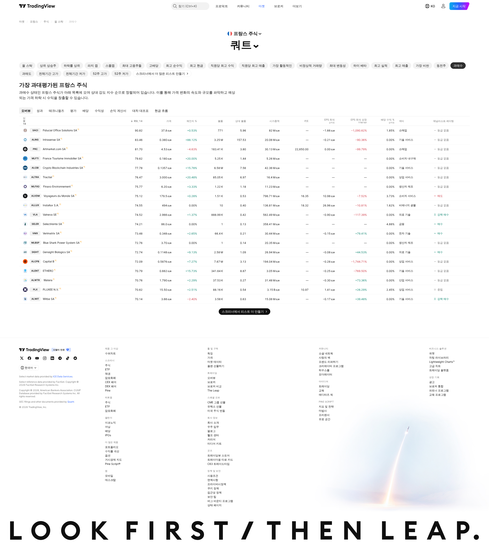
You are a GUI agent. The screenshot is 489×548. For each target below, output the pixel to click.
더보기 (297, 6)
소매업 (403, 130)
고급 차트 (435, 366)
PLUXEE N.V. (51, 289)
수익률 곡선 (112, 451)
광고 (432, 382)
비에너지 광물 (407, 205)
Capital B (48, 261)
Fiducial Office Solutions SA (60, 130)
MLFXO (35, 186)
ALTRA (35, 177)
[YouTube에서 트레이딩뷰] (37, 358)
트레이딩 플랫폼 (439, 370)
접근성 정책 (214, 492)
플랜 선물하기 (215, 366)
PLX (35, 289)
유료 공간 (324, 419)
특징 (210, 353)
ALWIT (35, 298)
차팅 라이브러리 (439, 357)
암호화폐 (110, 377)
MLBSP (35, 242)
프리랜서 (324, 414)
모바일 (109, 475)
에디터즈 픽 (326, 394)
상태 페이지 (214, 505)
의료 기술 (404, 214)
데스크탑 (110, 479)
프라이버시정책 (216, 484)
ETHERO (48, 270)
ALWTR (35, 280)
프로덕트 (221, 6)
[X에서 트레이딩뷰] (21, 358)
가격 (210, 357)
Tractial (47, 177)
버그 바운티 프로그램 (220, 501)
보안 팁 (211, 496)
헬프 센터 (213, 435)
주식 (107, 365)
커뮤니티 (243, 6)
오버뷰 (211, 377)
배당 (107, 431)
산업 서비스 (406, 280)
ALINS (35, 139)
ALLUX (35, 205)
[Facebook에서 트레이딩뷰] (29, 358)
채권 (107, 373)
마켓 (262, 6)
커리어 (211, 439)
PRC (35, 149)
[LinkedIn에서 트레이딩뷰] (52, 358)
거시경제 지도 (113, 459)
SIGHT (35, 252)
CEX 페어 (110, 382)
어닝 (107, 426)
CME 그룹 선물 (216, 402)
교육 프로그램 (437, 394)
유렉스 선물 (214, 406)
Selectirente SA (52, 224)
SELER (35, 223)
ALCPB (35, 261)
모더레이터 (325, 374)
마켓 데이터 (214, 361)
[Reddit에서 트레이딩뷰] (75, 358)
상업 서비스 (406, 177)
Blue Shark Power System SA (61, 242)
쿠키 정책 (213, 488)
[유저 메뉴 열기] (443, 6)
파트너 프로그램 (439, 390)
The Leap (213, 390)
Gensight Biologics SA (56, 252)
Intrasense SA (51, 139)
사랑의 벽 (324, 357)
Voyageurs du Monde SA (59, 195)
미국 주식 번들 (216, 410)
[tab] (27, 65)
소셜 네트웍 (326, 353)
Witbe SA (48, 298)
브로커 (278, 6)
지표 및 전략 (326, 406)
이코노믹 (110, 422)
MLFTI (35, 158)
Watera (48, 280)
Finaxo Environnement (57, 186)
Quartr (70, 401)
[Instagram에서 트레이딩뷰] (44, 358)
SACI (35, 130)
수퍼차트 (110, 353)
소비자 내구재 (407, 158)
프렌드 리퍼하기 (328, 361)
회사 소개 (213, 422)
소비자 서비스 (407, 195)
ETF (107, 369)
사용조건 (212, 475)
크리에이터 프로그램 (331, 366)
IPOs (108, 435)
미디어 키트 (214, 443)
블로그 (211, 431)
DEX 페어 (110, 386)
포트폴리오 (111, 447)
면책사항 (212, 479)
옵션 (107, 455)
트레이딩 (324, 386)
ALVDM (35, 195)
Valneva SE (50, 214)
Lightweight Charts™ (442, 361)
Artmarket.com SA (54, 149)
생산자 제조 (406, 186)
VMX (35, 233)
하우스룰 (324, 370)
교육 (321, 390)
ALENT (35, 270)
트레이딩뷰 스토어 (218, 455)
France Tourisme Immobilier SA (62, 158)
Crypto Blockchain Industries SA (63, 167)
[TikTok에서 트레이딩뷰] (67, 358)
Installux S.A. (51, 205)
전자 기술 (404, 233)
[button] (230, 6)
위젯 (432, 353)
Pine (107, 390)
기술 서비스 (406, 139)
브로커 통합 (436, 386)
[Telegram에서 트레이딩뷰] (60, 358)
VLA (35, 214)
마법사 (323, 410)
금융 (401, 224)
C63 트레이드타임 (218, 463)
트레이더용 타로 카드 (220, 459)
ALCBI (35, 167)
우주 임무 (213, 426)
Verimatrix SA (51, 233)
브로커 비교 (214, 386)
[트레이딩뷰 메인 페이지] (37, 6)
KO (433, 6)
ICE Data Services (62, 376)
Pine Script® (112, 463)
